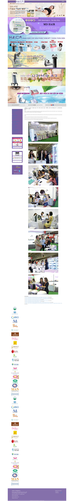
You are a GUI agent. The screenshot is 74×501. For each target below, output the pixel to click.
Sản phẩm (17, 5)
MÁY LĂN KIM (14, 113)
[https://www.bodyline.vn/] (37, 338)
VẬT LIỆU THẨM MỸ (14, 126)
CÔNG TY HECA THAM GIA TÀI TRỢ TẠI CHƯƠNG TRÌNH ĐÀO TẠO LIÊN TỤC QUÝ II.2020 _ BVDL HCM (36, 300)
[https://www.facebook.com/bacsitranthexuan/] (37, 343)
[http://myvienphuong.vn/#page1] (37, 326)
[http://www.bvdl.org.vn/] (37, 309)
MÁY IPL (13, 116)
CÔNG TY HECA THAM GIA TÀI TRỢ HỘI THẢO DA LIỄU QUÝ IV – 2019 (33, 301)
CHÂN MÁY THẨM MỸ (15, 124)
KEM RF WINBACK (14, 127)
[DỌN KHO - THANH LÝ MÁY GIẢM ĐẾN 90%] (17, 144)
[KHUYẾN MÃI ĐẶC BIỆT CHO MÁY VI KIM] (17, 140)
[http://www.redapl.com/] (37, 351)
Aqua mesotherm (14, 133)
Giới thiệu (30, 3)
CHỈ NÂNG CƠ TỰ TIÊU (15, 129)
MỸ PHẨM (13, 125)
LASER (13, 119)
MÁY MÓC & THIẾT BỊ (14, 109)
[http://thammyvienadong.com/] (37, 356)
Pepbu (13, 132)
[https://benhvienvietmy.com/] (37, 360)
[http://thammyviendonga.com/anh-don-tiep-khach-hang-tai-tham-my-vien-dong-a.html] (37, 317)
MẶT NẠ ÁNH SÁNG (14, 117)
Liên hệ (16, 76)
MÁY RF (13, 112)
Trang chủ (30, 1)
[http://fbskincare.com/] (37, 330)
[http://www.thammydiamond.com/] (37, 334)
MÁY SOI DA (13, 118)
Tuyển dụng (17, 74)
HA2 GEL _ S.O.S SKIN (15, 131)
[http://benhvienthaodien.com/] (37, 364)
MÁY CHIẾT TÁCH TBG (15, 123)
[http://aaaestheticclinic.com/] (37, 321)
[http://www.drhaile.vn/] (37, 347)
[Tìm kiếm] (46, 105)
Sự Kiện (37, 487)
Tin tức (40, 487)
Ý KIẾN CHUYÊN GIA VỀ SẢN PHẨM (16, 130)
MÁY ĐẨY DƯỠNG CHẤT (15, 110)
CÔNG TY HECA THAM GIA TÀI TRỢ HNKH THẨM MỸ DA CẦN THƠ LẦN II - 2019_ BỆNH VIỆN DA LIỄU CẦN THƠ (37, 302)
